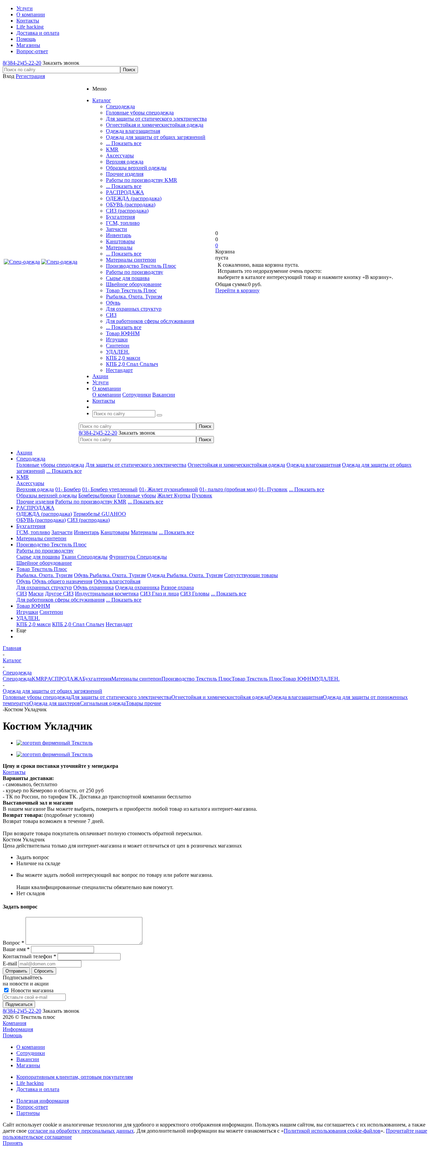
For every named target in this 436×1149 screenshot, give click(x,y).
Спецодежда (120, 106)
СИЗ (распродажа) (127, 211)
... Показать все (123, 143)
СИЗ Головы (194, 593)
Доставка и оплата (37, 1089)
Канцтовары (120, 241)
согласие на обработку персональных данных (81, 1131)
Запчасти (116, 229)
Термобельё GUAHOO (99, 514)
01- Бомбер (68, 489)
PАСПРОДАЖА (125, 192)
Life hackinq (30, 1083)
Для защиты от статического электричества (156, 119)
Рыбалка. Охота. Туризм (134, 296)
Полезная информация (42, 1101)
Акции (24, 452)
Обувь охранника (93, 587)
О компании (106, 395)
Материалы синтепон (131, 260)
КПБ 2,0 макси (123, 358)
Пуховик (202, 495)
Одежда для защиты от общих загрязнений (155, 137)
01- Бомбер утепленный (110, 489)
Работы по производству (134, 272)
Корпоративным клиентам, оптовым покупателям (74, 1077)
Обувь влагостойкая (117, 581)
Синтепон (117, 345)
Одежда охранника (137, 587)
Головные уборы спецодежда (140, 112)
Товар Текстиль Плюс (131, 290)
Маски (36, 593)
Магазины (28, 1065)
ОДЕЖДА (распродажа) (133, 198)
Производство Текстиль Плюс (141, 266)
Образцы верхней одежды (136, 168)
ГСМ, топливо (123, 223)
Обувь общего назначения (62, 581)
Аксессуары (120, 155)
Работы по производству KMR (141, 180)
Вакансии (163, 395)
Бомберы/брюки (97, 495)
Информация (18, 1029)
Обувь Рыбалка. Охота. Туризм (110, 575)
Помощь (12, 1035)
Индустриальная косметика (107, 593)
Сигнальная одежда (103, 703)
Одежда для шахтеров (54, 703)
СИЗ (111, 315)
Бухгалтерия (120, 217)
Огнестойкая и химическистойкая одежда (154, 125)
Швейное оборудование (133, 284)
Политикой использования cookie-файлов (332, 1131)
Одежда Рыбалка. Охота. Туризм (185, 575)
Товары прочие (143, 703)
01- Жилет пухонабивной (168, 489)
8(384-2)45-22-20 (22, 63)
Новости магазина (31, 990)
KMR (112, 149)
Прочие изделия (124, 174)
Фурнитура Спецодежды (138, 557)
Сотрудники (136, 395)
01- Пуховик (273, 489)
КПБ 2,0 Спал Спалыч (132, 364)
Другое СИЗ (59, 593)
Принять (13, 1143)
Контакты (14, 772)
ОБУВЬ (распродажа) (130, 204)
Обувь (113, 303)
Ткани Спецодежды (84, 557)
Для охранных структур (133, 309)
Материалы (119, 247)
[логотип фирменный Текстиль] (54, 743)
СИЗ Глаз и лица (159, 593)
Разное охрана (177, 587)
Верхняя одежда (124, 162)
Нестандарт (119, 370)
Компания (14, 1023)
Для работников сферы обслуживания (150, 321)
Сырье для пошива (128, 278)
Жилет (165, 495)
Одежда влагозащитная (133, 131)
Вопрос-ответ (32, 1107)
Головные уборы (136, 495)
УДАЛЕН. (117, 352)
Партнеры (28, 1113)
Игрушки (117, 339)
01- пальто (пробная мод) (228, 489)
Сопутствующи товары (251, 575)
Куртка (182, 495)
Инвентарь (118, 235)
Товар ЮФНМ (123, 333)
